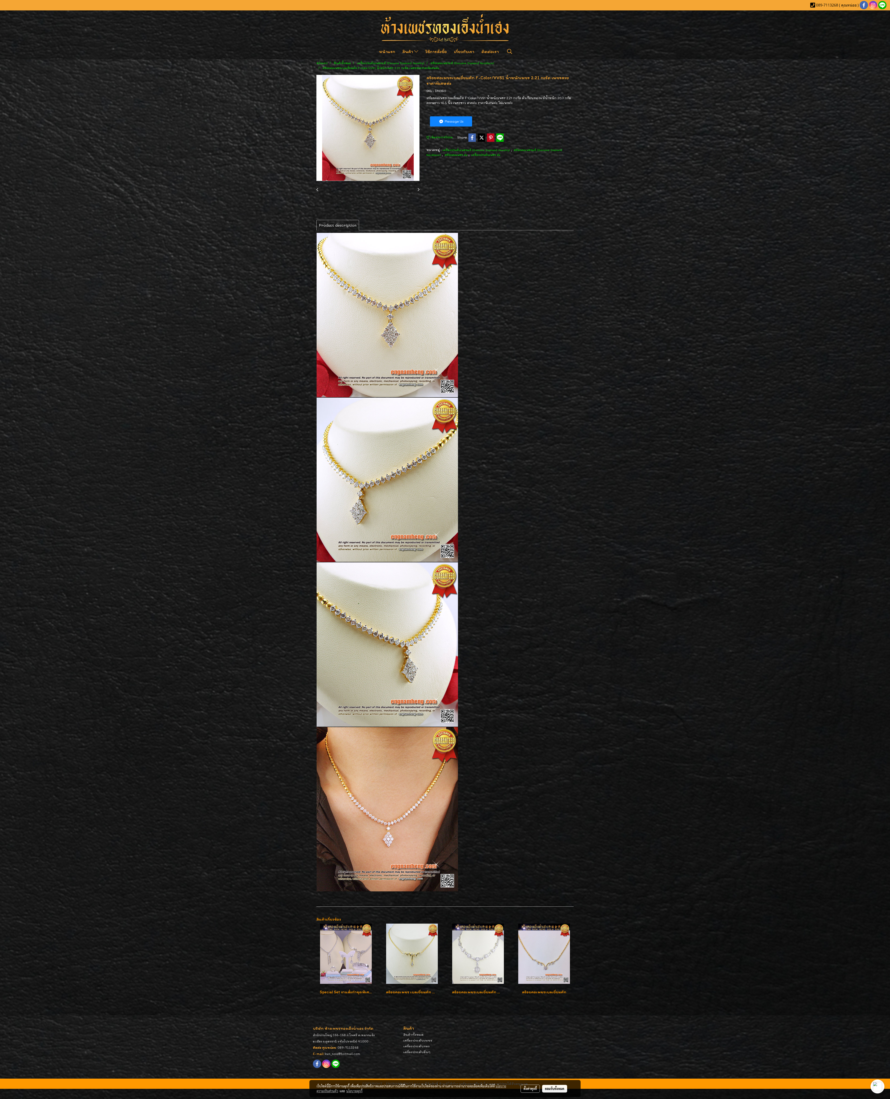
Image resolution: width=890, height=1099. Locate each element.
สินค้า (408, 51)
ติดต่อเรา (490, 51)
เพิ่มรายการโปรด (441, 137)
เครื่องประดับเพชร (417, 1040)
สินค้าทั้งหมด (413, 1034)
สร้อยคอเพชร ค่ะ (456, 155)
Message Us (454, 121)
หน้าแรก (387, 51)
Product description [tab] (337, 225)
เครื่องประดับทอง (416, 1046)
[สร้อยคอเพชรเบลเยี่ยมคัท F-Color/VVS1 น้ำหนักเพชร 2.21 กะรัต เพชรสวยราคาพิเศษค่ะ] (368, 128)
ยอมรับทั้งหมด (554, 1088)
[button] (510, 51)
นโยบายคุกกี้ (354, 1091)
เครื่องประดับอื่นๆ (416, 1052)
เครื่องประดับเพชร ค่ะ (485, 155)
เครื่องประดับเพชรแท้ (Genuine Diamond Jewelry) (476, 150)
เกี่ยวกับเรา (464, 51)
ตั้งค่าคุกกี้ (530, 1088)
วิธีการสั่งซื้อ (436, 51)
